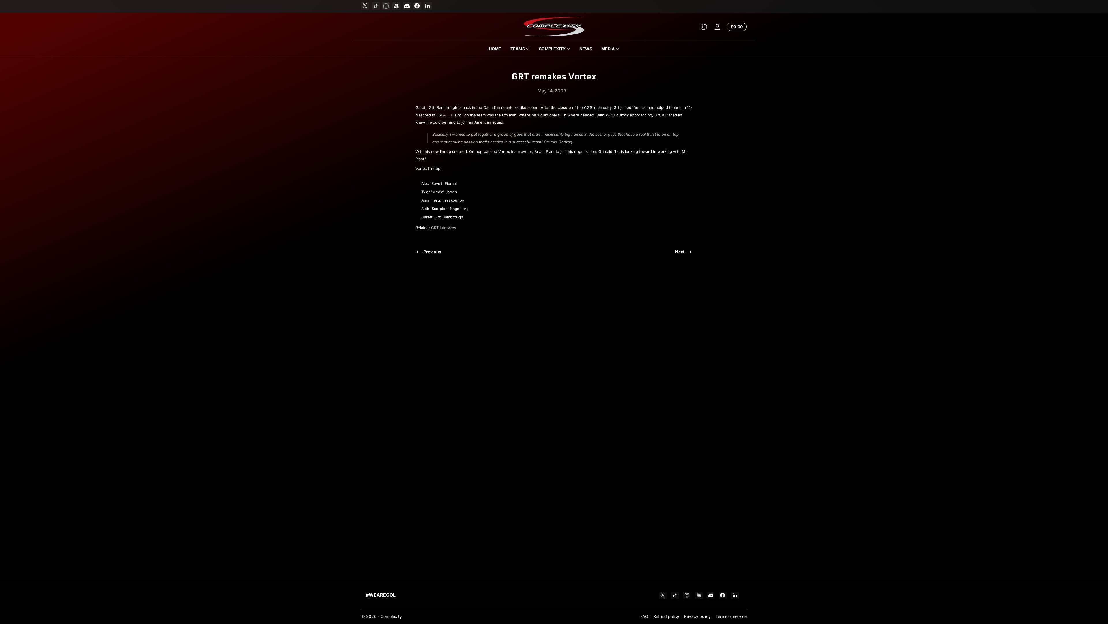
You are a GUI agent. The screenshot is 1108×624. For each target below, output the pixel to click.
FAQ (644, 616)
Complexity (391, 616)
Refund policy (666, 616)
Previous (432, 251)
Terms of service (731, 616)
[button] (704, 27)
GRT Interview (443, 227)
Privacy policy (697, 616)
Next (679, 251)
